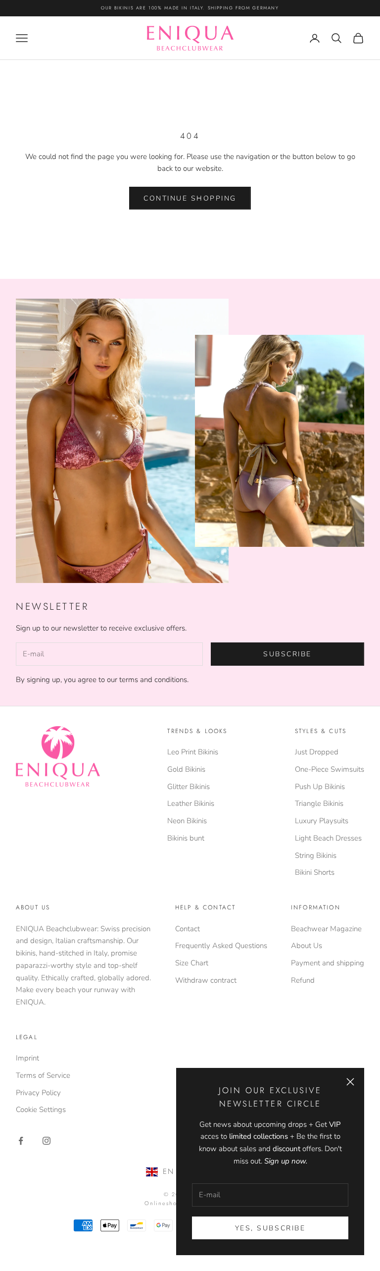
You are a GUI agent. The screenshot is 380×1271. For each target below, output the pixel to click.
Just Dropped (316, 752)
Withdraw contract (206, 980)
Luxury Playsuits (321, 821)
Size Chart (191, 963)
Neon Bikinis (187, 821)
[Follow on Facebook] (21, 1141)
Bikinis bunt (185, 838)
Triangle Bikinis (319, 803)
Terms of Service (43, 1075)
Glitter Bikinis (188, 787)
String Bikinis (315, 855)
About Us (306, 946)
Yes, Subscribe (270, 1228)
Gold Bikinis (186, 769)
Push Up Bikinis (320, 787)
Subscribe (287, 654)
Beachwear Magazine (326, 929)
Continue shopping (190, 198)
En (169, 1171)
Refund (303, 980)
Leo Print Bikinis (192, 752)
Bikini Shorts (314, 872)
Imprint (27, 1058)
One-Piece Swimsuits (329, 769)
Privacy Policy (38, 1093)
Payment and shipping (327, 963)
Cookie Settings (41, 1109)
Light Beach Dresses (328, 838)
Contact (187, 929)
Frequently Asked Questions (221, 946)
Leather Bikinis (190, 803)
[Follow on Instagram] (46, 1141)
